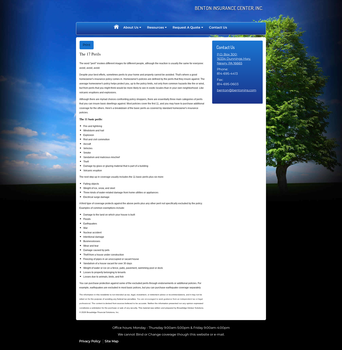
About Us (130, 27)
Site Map (112, 341)
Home (116, 27)
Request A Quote (186, 27)
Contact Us (218, 27)
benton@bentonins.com (236, 90)
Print (86, 45)
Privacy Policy (90, 341)
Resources (155, 27)
